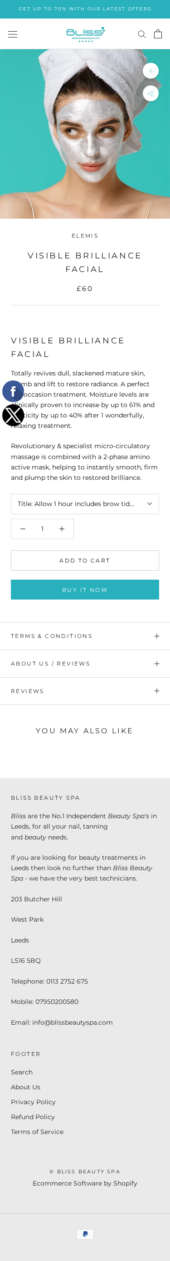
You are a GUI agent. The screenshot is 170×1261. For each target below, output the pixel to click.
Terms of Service (37, 1132)
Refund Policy (33, 1117)
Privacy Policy (33, 1102)
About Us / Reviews (50, 663)
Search (22, 1072)
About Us (25, 1087)
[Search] (142, 34)
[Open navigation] (12, 33)
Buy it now (85, 589)
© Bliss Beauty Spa (85, 1171)
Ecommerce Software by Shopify (85, 1183)
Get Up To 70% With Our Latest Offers (85, 9)
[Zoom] (151, 71)
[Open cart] (158, 33)
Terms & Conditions (51, 636)
